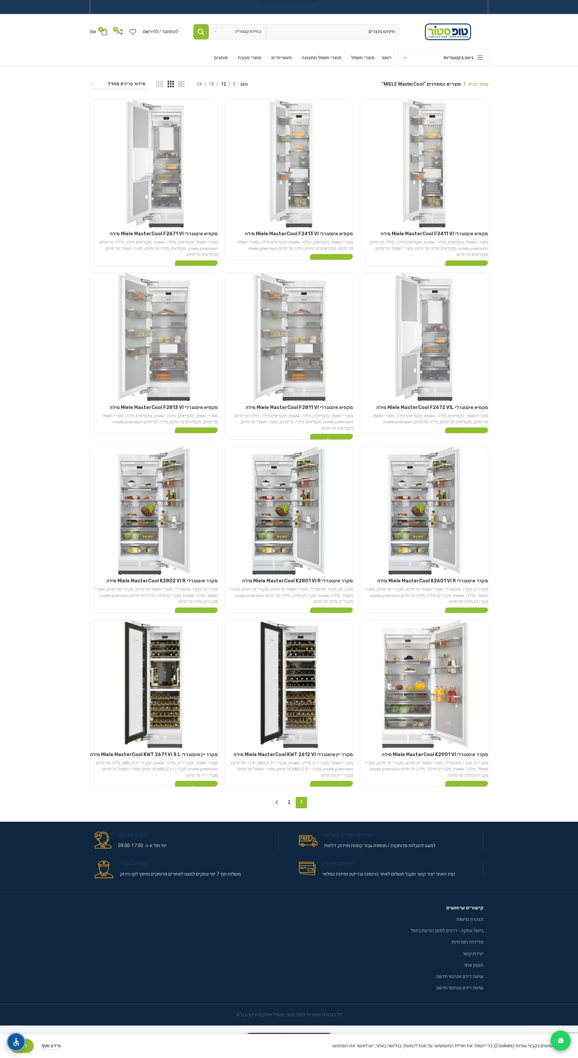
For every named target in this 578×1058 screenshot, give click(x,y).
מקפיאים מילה (409, 242)
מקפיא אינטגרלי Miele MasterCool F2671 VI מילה (164, 234)
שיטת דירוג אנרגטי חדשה (459, 976)
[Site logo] (449, 31)
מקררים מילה (439, 595)
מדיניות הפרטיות (467, 942)
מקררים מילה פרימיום (468, 601)
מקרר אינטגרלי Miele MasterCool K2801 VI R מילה (297, 581)
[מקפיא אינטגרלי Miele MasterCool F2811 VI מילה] (289, 337)
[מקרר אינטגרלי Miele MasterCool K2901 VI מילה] (424, 684)
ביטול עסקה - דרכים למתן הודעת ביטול (447, 930)
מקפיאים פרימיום (472, 254)
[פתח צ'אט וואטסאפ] (561, 1041)
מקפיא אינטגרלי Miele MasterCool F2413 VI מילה (299, 234)
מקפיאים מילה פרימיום (436, 248)
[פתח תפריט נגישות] (16, 1042)
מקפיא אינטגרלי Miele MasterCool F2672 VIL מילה (432, 407)
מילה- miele (435, 242)
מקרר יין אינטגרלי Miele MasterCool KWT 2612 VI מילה (293, 754)
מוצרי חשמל (477, 242)
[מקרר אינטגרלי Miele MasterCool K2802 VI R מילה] (154, 511)
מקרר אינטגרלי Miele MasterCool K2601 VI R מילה (432, 581)
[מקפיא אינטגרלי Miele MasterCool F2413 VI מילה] (289, 164)
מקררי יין (321, 763)
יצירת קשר (473, 953)
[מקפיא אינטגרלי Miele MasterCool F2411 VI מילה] (424, 164)
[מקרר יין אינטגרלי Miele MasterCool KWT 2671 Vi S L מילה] (154, 684)
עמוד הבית (478, 84)
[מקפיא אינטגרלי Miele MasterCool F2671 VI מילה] (154, 164)
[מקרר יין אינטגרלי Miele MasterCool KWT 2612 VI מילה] (289, 684)
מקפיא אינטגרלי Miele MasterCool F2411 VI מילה (434, 234)
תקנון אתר (473, 965)
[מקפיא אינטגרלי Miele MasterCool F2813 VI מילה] (154, 337)
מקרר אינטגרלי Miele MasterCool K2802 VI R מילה (162, 581)
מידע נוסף (50, 1046)
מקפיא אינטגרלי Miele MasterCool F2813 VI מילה (164, 407)
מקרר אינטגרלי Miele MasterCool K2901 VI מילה (435, 754)
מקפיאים (456, 242)
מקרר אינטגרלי (458, 589)
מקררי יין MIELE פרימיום (299, 769)
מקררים (481, 589)
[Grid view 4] (159, 84)
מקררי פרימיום (390, 589)
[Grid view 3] (171, 84)
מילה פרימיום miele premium (275, 248)
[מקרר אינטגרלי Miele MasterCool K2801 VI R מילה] (289, 511)
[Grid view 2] (181, 84)
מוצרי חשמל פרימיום (394, 248)
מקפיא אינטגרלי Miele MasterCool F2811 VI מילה (299, 407)
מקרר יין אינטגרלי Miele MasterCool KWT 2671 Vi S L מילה (154, 754)
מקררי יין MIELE (272, 763)
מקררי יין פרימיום (337, 775)
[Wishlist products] (132, 31)
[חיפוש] (201, 31)
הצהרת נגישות (469, 919)
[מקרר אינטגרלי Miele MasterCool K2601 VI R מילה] (424, 511)
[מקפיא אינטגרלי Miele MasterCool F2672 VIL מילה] (424, 337)
